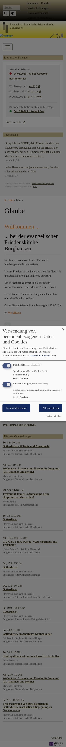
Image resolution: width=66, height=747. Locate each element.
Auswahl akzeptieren (16, 408)
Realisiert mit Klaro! (54, 416)
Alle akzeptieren (51, 408)
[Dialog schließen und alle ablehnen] (63, 328)
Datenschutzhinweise (40, 355)
